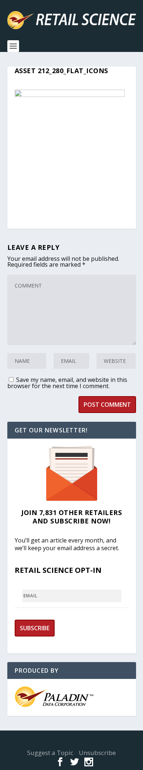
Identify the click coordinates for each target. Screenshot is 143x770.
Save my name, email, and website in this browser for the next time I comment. (67, 383)
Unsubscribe (97, 752)
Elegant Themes (70, 738)
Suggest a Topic (50, 752)
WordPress (71, 743)
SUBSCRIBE (35, 628)
